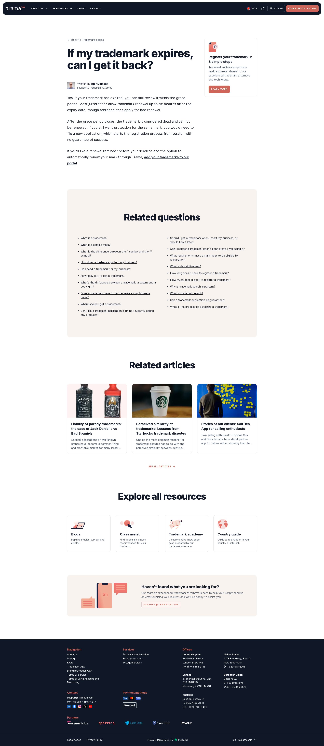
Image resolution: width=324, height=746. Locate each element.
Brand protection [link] (132, 658)
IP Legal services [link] (132, 662)
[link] (231, 67)
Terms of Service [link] (77, 674)
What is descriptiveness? (185, 266)
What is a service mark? (95, 244)
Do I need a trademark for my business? (106, 269)
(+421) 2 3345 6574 (235, 686)
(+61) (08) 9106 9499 (195, 707)
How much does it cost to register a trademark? (200, 279)
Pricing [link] (71, 658)
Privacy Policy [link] (94, 739)
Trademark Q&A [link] (76, 666)
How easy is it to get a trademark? (102, 275)
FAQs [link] (70, 662)
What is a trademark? (94, 238)
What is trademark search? (186, 293)
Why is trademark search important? (192, 286)
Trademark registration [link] (136, 654)
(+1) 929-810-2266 (234, 666)
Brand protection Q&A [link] (79, 670)
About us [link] (72, 654)
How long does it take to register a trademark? (199, 273)
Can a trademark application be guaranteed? (197, 300)
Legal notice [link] (74, 739)
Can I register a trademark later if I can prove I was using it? (207, 248)
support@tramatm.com (80, 697)
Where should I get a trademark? (101, 304)
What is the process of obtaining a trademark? (199, 306)
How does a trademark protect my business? (109, 262)
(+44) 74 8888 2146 (194, 666)
